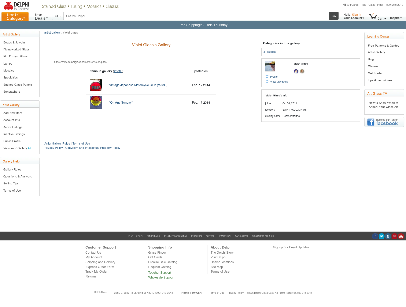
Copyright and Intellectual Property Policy (92, 148)
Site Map (217, 266)
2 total (118, 71)
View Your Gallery (15, 148)
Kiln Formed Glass (15, 56)
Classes (112, 6)
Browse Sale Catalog (162, 262)
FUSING (196, 236)
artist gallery (52, 32)
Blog (371, 59)
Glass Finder (376, 4)
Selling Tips (11, 183)
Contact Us (93, 252)
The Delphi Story (222, 252)
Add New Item (12, 113)
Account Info (11, 120)
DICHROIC (135, 236)
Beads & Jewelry (14, 42)
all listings (269, 52)
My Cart (197, 293)
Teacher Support (159, 272)
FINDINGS (153, 236)
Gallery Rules (12, 169)
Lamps (7, 63)
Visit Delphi (218, 257)
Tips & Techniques (380, 80)
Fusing (76, 6)
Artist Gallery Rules (57, 143)
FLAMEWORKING (175, 236)
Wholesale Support (161, 277)
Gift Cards (352, 4)
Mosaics (94, 6)
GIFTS (210, 236)
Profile (274, 76)
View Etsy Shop (279, 81)
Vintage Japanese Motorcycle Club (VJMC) (138, 84)
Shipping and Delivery (100, 262)
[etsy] (302, 70)
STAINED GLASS (263, 236)
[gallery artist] (296, 70)
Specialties (10, 77)
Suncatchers (11, 91)
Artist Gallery (376, 52)
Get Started (375, 73)
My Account (93, 257)
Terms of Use (12, 190)
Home (185, 293)
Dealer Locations (222, 262)
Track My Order (96, 271)
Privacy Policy (53, 148)
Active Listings (12, 127)
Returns (90, 276)
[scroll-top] (399, 295)
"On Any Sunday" (121, 102)
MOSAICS (241, 236)
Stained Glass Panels (17, 84)
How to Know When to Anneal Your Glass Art (383, 105)
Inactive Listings (14, 134)
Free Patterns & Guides (383, 45)
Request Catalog (159, 266)
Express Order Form (99, 266)
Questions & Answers (17, 176)
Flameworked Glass (16, 49)
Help (363, 4)
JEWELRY (224, 236)
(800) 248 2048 (394, 4)
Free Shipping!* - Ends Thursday (203, 24)
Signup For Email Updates (291, 247)
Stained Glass (54, 6)
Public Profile (12, 141)
